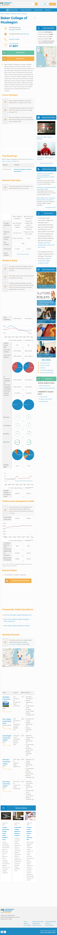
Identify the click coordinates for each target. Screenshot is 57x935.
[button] (17, 653)
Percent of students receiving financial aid (22, 170)
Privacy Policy (52, 933)
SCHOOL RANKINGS (25, 10)
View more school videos (46, 163)
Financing (42, 368)
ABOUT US (48, 10)
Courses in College (45, 365)
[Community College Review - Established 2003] (6, 4)
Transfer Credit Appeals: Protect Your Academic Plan (29, 833)
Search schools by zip (44, 386)
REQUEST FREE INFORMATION (20, 581)
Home (25, 922)
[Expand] (4, 656)
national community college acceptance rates (44, 260)
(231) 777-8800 (15, 39)
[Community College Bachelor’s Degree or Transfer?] (18, 816)
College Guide (35, 923)
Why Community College (46, 373)
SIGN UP (52, 4)
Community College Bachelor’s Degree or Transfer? (17, 831)
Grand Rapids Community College (7, 738)
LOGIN (44, 4)
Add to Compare (7, 712)
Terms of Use (43, 933)
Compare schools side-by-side (47, 388)
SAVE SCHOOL (20, 59)
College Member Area (50, 922)
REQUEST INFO (20, 53)
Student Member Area (37, 922)
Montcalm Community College (6, 762)
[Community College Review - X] (2, 932)
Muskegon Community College (18, 643)
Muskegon (12, 30)
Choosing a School (45, 363)
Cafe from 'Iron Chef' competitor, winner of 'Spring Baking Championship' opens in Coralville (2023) (45, 176)
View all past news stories (50, 207)
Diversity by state (43, 401)
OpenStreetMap (31, 666)
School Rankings (49, 925)
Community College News (47, 370)
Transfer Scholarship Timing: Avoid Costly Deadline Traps (5, 833)
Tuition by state (43, 397)
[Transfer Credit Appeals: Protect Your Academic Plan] (30, 816)
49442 (19, 30)
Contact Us (48, 923)
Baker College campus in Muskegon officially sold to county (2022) (46, 199)
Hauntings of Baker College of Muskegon (44, 138)
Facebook (4, 932)
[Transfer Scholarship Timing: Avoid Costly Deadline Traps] (6, 816)
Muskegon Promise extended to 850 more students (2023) (46, 188)
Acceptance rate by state (45, 399)
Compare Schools (36, 925)
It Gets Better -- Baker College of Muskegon (45, 158)
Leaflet (25, 666)
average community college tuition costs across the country (46, 245)
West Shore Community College (6, 784)
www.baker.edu (13, 44)
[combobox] (24, 4)
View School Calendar (23, 254)
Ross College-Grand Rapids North (7, 721)
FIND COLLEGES (13, 10)
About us (26, 923)
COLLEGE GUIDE (38, 10)
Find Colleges (27, 925)
